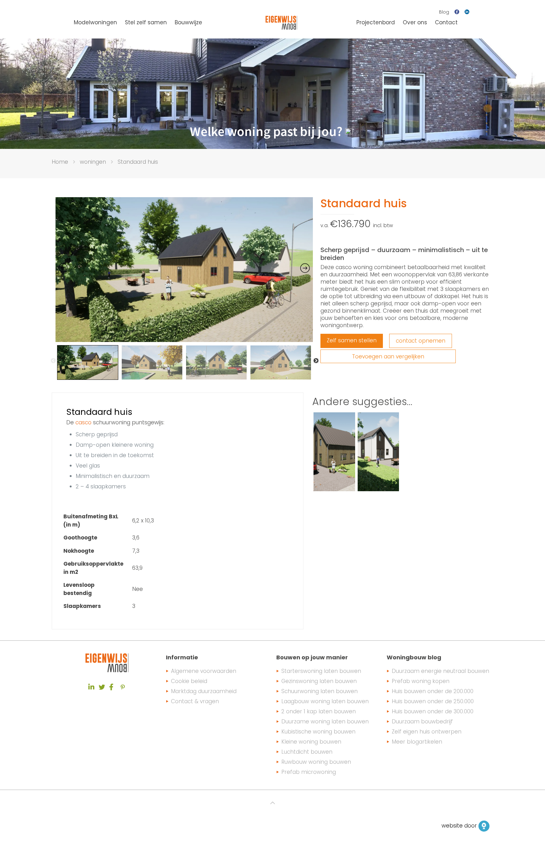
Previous (53, 361)
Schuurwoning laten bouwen (319, 691)
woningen (93, 162)
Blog (444, 12)
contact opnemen (420, 341)
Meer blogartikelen (417, 741)
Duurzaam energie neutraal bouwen (440, 671)
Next (316, 361)
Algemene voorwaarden (203, 671)
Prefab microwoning (308, 772)
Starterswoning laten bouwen (321, 671)
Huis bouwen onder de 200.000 (432, 691)
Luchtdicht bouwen (306, 752)
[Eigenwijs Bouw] (281, 22)
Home (60, 162)
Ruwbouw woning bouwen (316, 762)
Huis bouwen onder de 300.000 (432, 711)
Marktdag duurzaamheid (204, 691)
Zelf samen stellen (352, 340)
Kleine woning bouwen (311, 741)
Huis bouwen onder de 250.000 (433, 701)
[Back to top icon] (272, 803)
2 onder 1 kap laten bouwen (318, 711)
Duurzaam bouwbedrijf (422, 721)
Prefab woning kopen (420, 681)
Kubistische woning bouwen (318, 731)
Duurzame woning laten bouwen (325, 721)
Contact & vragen (195, 701)
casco (83, 422)
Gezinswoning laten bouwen (319, 681)
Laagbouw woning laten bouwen (325, 701)
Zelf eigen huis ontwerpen (426, 731)
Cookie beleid (189, 681)
